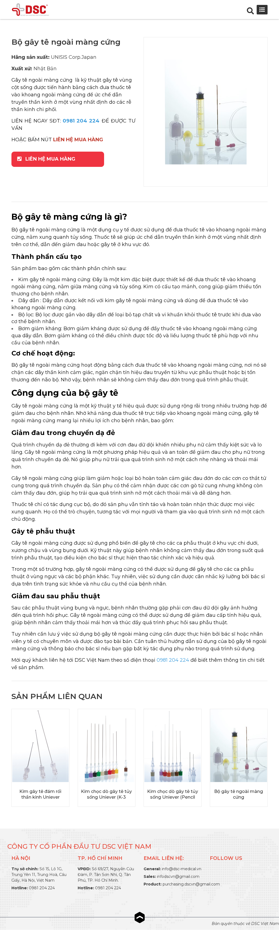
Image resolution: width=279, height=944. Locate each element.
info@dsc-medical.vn (181, 868)
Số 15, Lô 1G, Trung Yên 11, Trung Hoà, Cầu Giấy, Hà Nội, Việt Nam (38, 874)
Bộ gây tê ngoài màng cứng (238, 794)
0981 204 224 (42, 887)
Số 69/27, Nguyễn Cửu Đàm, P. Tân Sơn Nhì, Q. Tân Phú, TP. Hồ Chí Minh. (106, 874)
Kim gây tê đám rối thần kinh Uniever (40, 794)
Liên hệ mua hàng (49, 159)
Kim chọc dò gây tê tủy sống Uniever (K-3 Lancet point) (106, 797)
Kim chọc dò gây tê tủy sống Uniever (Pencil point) (172, 797)
